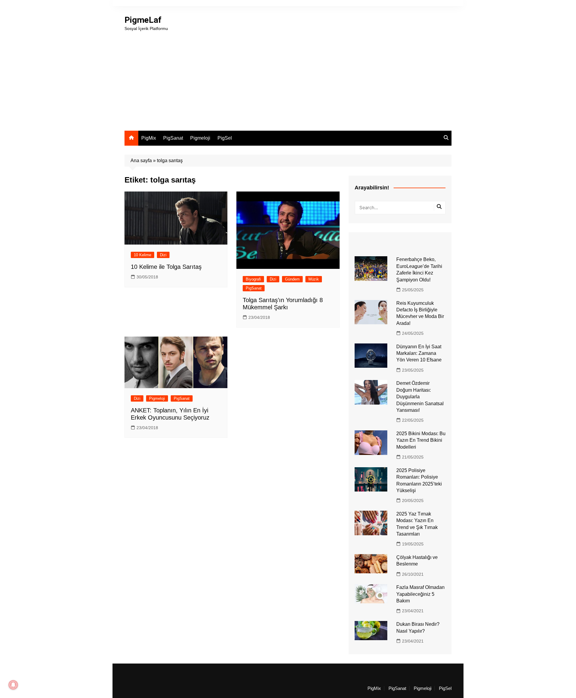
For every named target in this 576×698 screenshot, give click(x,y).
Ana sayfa (141, 160)
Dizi (163, 255)
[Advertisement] (288, 77)
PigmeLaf (142, 20)
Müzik (313, 279)
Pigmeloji (200, 138)
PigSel (225, 138)
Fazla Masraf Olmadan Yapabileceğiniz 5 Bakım (420, 594)
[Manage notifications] (13, 685)
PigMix (148, 138)
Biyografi (253, 279)
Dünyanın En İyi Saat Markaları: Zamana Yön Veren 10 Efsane (419, 353)
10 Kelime (142, 255)
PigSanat (173, 138)
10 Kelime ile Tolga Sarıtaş (166, 266)
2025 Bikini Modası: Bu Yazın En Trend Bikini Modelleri (421, 440)
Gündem (292, 279)
